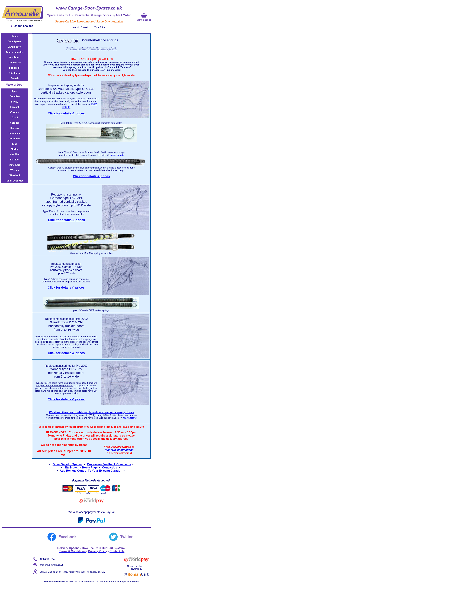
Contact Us (109, 467)
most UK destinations (119, 449)
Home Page (90, 467)
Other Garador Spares (67, 464)
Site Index (71, 467)
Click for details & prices (66, 113)
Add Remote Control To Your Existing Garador (90, 470)
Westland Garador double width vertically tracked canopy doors (91, 412)
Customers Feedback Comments (109, 464)
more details (117, 155)
